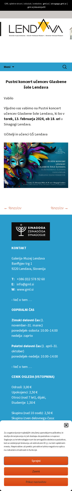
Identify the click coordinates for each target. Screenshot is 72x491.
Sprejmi (36, 461)
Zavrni (36, 471)
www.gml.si (25, 289)
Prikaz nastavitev (36, 482)
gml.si (46, 3)
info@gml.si (25, 284)
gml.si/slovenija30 (36, 7)
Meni (7, 67)
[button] (66, 425)
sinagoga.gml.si (58, 3)
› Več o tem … (22, 299)
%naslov (12, 207)
